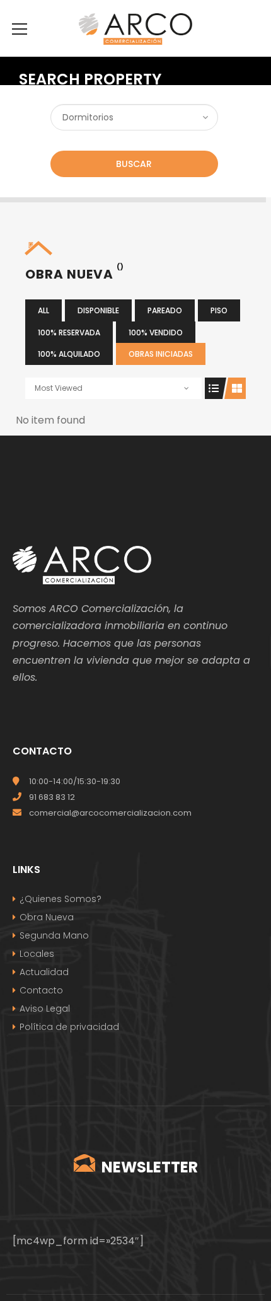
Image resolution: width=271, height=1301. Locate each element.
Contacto (41, 990)
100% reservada (69, 332)
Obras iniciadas (161, 354)
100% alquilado (69, 354)
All (43, 310)
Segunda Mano (54, 935)
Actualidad (44, 972)
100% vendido (156, 332)
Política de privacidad (69, 1027)
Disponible (98, 310)
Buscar (134, 164)
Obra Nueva (47, 917)
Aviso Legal (45, 1008)
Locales (37, 953)
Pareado (164, 310)
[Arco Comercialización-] (135, 28)
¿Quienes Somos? (60, 899)
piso (219, 310)
